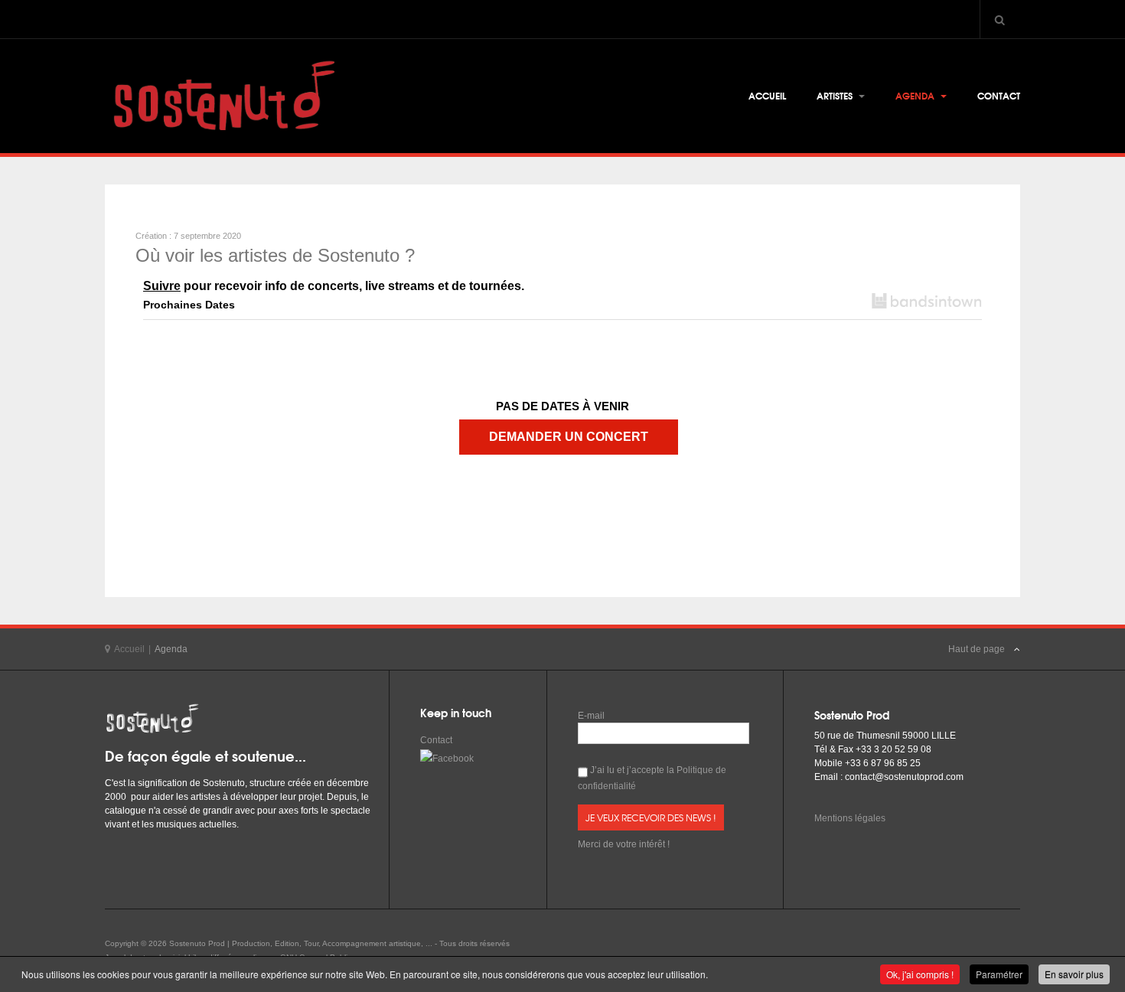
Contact (998, 95)
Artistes (836, 95)
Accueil (767, 95)
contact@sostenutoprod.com (904, 777)
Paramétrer (999, 974)
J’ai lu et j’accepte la (652, 778)
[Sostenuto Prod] (219, 96)
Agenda (916, 95)
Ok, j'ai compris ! (920, 974)
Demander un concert (568, 436)
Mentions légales (849, 818)
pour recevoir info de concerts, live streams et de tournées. (333, 285)
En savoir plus (1074, 974)
